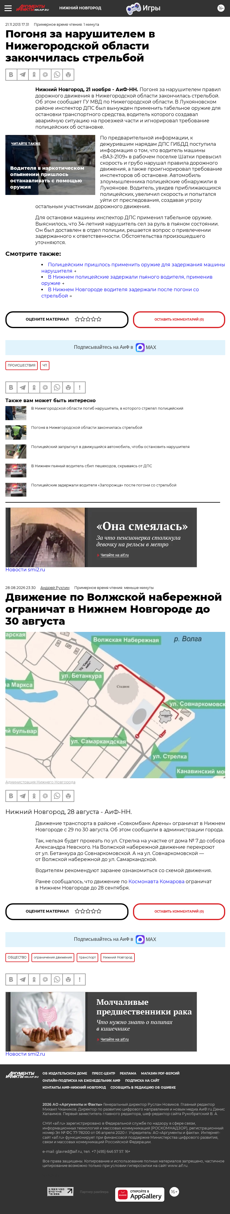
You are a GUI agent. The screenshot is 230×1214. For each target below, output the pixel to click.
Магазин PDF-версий (160, 1073)
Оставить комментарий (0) (179, 319)
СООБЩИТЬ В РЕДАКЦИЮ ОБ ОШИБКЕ (143, 1088)
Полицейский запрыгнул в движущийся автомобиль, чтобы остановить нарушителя (110, 446)
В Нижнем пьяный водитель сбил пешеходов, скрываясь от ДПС (91, 466)
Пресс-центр (103, 1073)
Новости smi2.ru (25, 570)
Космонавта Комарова (157, 881)
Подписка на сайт (142, 1081)
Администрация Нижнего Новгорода (40, 782)
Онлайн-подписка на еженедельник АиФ (81, 1081)
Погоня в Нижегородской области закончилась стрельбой (86, 427)
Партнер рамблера (94, 1192)
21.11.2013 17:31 (17, 24)
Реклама (128, 1073)
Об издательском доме (65, 1073)
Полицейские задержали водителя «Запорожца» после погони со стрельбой (103, 485)
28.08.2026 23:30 (20, 587)
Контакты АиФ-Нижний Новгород (74, 1088)
